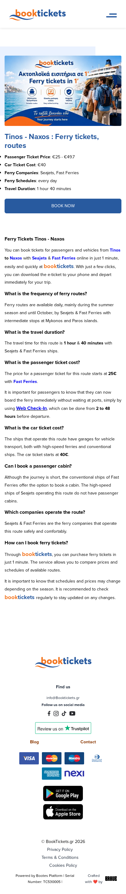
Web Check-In (31, 408)
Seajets (40, 258)
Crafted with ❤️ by (93, 878)
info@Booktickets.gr (63, 697)
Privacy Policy (60, 849)
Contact (88, 742)
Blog (34, 742)
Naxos (16, 258)
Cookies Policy (63, 865)
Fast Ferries (64, 258)
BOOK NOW (63, 206)
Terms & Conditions (60, 857)
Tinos (115, 250)
